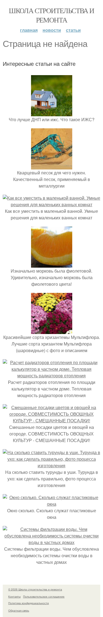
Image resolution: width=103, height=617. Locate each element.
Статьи (73, 30)
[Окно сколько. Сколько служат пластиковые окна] (51, 504)
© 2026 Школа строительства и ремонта (35, 589)
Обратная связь (18, 610)
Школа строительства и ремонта (51, 15)
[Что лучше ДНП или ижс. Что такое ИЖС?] (51, 113)
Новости (52, 30)
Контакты (14, 596)
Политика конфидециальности (28, 603)
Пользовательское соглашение (44, 596)
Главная (29, 30)
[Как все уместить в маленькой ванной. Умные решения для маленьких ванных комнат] (51, 204)
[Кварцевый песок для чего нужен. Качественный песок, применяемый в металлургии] (51, 166)
